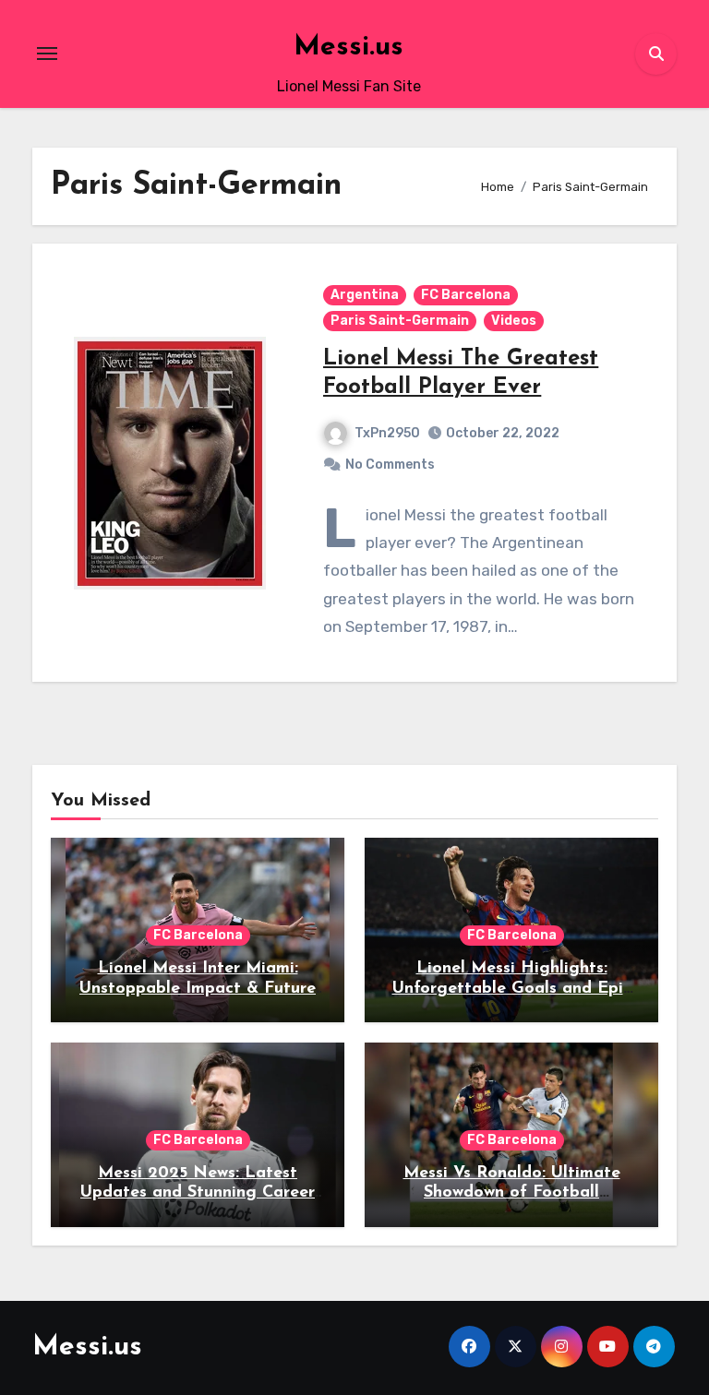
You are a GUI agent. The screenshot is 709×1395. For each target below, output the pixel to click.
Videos (513, 320)
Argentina (364, 295)
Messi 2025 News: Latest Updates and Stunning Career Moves (197, 1193)
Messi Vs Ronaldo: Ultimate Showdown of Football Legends (511, 1193)
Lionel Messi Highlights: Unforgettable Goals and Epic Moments (511, 988)
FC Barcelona (466, 295)
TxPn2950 (387, 433)
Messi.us (348, 47)
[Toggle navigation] (47, 53)
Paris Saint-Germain (399, 320)
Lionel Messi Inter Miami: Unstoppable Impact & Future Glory (197, 988)
